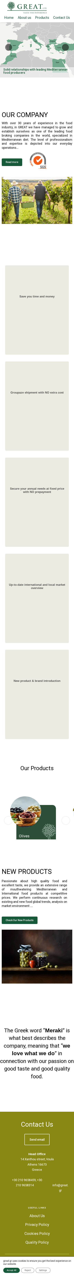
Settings (43, 1270)
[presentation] (8, 820)
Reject (28, 1270)
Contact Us (37, 1124)
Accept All (11, 1270)
